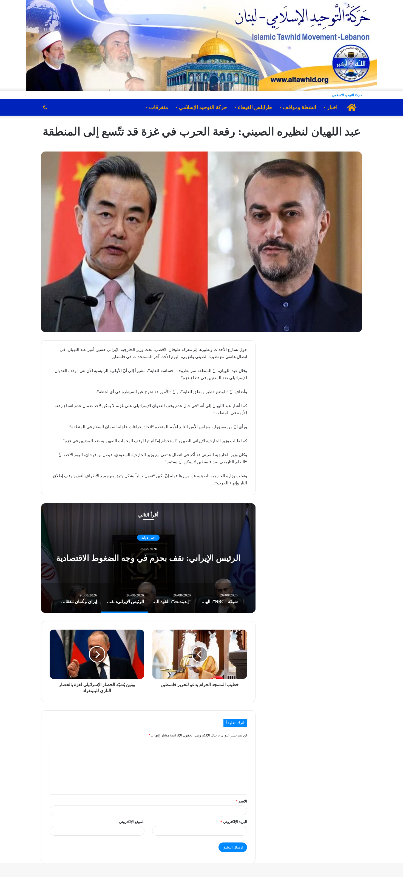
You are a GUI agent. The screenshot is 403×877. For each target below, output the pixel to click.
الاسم (241, 801)
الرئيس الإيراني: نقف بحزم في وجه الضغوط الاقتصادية (148, 558)
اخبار (332, 107)
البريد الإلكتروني (233, 822)
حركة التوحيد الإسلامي (203, 107)
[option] (148, 558)
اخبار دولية (148, 537)
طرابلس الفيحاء (255, 107)
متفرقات (158, 107)
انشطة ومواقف (299, 107)
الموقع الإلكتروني (131, 822)
